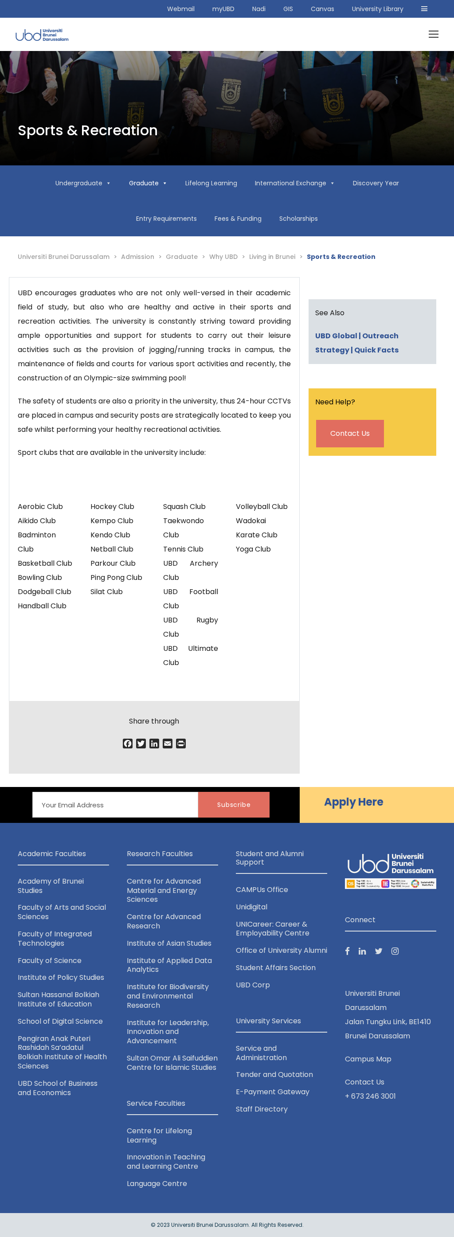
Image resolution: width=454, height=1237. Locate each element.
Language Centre (157, 1183)
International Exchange (290, 183)
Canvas (322, 8)
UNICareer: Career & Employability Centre (272, 929)
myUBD (223, 8)
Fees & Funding (238, 218)
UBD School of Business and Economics (58, 1088)
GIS (288, 8)
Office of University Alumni (281, 950)
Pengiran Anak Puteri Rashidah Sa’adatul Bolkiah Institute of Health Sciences (62, 1052)
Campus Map (368, 1059)
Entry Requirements (166, 218)
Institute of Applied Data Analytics (169, 965)
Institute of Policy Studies (61, 977)
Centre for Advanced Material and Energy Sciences (164, 890)
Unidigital (251, 907)
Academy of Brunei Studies (51, 886)
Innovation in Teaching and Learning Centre (166, 1161)
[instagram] (395, 951)
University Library (377, 8)
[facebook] (347, 951)
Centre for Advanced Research (164, 921)
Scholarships (298, 218)
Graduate (144, 183)
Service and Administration (261, 1053)
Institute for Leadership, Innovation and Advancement (168, 1032)
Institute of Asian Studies (169, 943)
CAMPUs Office (262, 890)
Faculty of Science (50, 960)
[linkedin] (362, 951)
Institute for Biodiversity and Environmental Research (168, 996)
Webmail (181, 8)
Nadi (259, 8)
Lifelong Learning (211, 183)
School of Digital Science (60, 1021)
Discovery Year (376, 183)
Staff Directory (262, 1109)
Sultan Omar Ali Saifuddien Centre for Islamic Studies (172, 1063)
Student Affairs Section (276, 968)
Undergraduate (78, 183)
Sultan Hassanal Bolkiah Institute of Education (58, 999)
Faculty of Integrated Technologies (55, 938)
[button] (424, 9)
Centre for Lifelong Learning (159, 1135)
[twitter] (379, 951)
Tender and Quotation (274, 1074)
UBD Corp (253, 985)
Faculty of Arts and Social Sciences (62, 912)
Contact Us (350, 433)
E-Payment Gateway (272, 1092)
